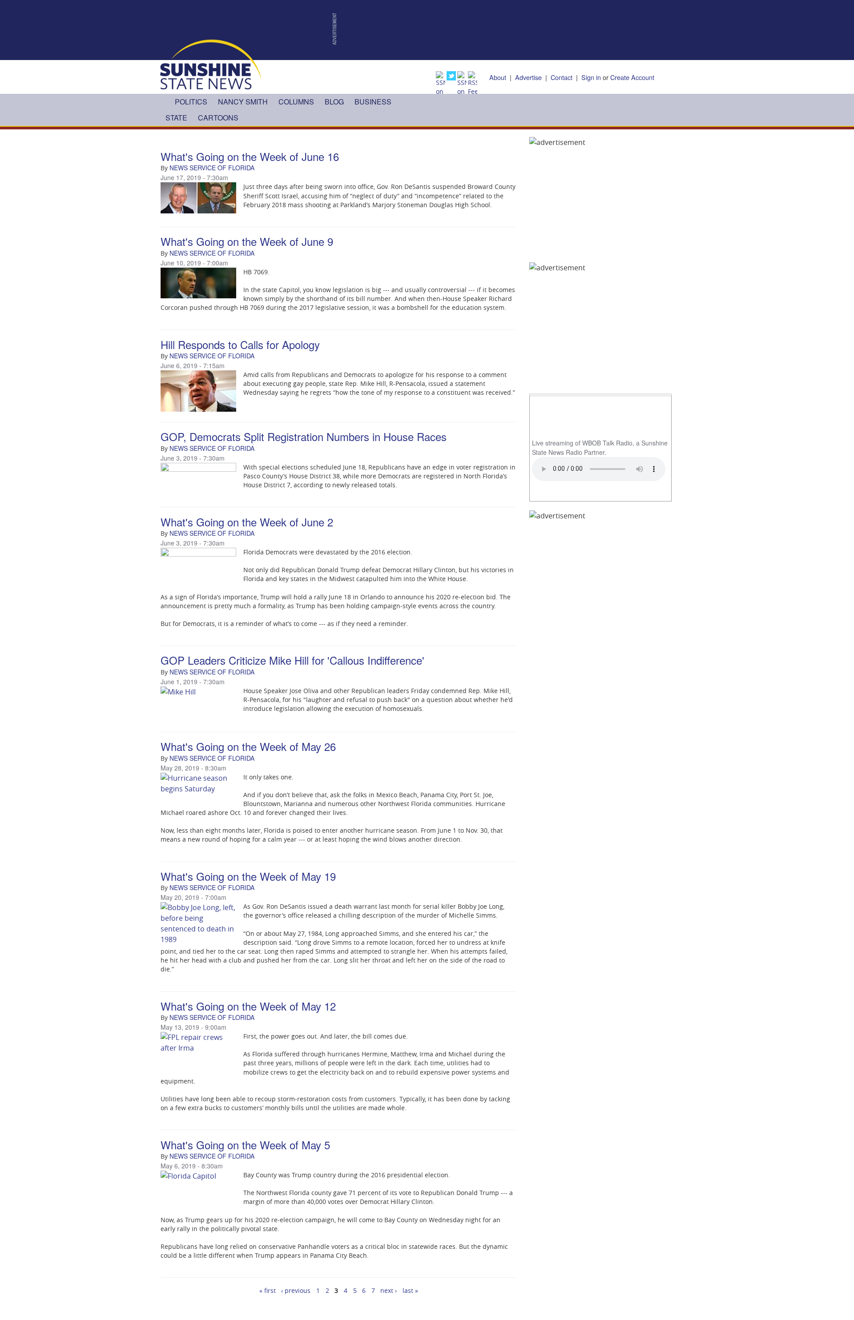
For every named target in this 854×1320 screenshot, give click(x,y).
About (497, 77)
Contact (561, 77)
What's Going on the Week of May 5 (245, 1144)
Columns (296, 101)
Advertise (528, 77)
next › (388, 1291)
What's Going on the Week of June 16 (250, 156)
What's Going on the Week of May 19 (248, 876)
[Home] (210, 63)
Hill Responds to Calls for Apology (240, 344)
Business (372, 101)
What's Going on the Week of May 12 (248, 1006)
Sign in (591, 77)
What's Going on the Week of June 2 (247, 522)
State (176, 117)
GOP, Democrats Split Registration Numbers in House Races (304, 436)
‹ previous (295, 1291)
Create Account (632, 77)
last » (410, 1291)
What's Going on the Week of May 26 (248, 746)
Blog (334, 101)
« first (267, 1291)
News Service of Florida (211, 167)
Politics (191, 101)
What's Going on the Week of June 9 (247, 241)
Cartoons (218, 117)
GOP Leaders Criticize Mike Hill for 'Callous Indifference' (292, 660)
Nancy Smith (243, 101)
